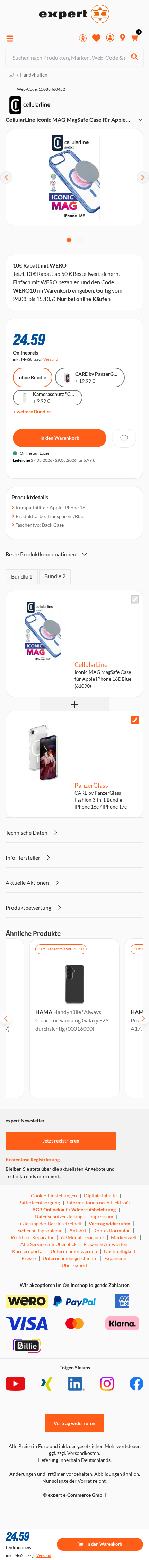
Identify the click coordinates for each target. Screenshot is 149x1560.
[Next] (143, 177)
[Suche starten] (134, 57)
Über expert (74, 1265)
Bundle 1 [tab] (21, 576)
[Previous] (6, 177)
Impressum (101, 1216)
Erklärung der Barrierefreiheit (49, 1223)
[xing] (47, 1384)
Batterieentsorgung (39, 1202)
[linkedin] (76, 1384)
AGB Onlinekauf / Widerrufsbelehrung (74, 1209)
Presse (28, 1258)
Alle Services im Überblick (48, 1244)
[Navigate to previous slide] (5, 1018)
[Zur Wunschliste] (96, 38)
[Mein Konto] (110, 38)
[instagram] (107, 1384)
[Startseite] (11, 75)
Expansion (115, 1258)
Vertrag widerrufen (109, 1223)
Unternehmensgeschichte (70, 1258)
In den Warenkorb (59, 438)
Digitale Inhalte (100, 1196)
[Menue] (10, 38)
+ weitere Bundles (32, 411)
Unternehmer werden (74, 1251)
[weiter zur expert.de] (33, 1509)
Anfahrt (77, 1230)
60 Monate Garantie (82, 1237)
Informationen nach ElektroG (98, 1202)
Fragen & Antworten (106, 1244)
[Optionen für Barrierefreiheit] (83, 38)
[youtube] (15, 1384)
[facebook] (136, 1384)
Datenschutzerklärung (58, 1216)
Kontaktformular (111, 1230)
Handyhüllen (32, 75)
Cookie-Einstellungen (54, 1196)
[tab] (69, 240)
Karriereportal (28, 1251)
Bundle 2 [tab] (54, 576)
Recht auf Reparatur (32, 1237)
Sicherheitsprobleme (40, 1230)
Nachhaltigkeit (119, 1251)
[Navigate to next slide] (143, 1018)
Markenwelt (124, 1237)
